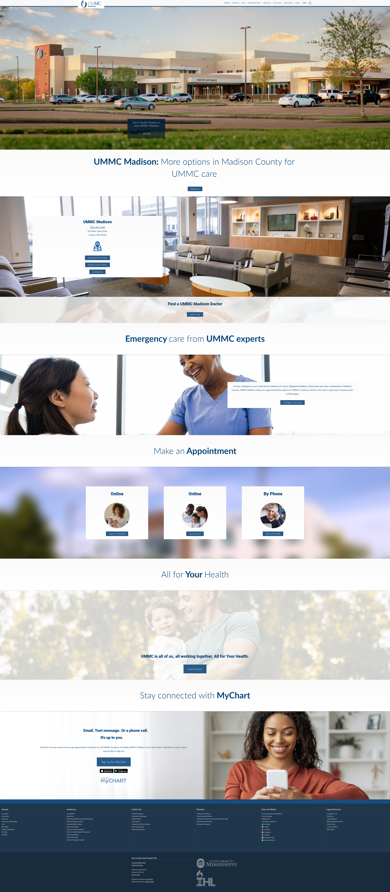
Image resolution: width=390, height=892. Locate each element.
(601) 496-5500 (97, 227)
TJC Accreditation (332, 827)
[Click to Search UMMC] (310, 3)
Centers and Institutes (204, 814)
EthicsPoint (330, 816)
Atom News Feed (269, 840)
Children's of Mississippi (139, 816)
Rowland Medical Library (74, 824)
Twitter (266, 827)
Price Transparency (138, 827)
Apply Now (70, 816)
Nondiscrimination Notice (335, 821)
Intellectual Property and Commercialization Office (212, 819)
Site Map (4, 832)
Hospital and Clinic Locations (141, 824)
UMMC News (266, 819)
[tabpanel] (195, 78)
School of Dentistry (73, 827)
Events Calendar (267, 816)
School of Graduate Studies (75, 829)
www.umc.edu (136, 875)
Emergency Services (292, 402)
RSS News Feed (268, 837)
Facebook (266, 824)
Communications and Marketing (272, 814)
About (243, 3)
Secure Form (195, 533)
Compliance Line (332, 814)
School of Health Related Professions (78, 832)
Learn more (195, 314)
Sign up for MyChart (113, 762)
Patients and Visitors (254, 3)
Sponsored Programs (203, 824)
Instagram (267, 832)
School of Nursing (72, 837)
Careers (297, 3)
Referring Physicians (138, 829)
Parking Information (8, 829)
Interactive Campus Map (9, 821)
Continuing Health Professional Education (80, 819)
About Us (195, 188)
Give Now (5, 819)
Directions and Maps (97, 257)
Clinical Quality (136, 819)
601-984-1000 (149, 879)
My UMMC (5, 827)
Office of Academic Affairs (75, 821)
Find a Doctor (277, 3)
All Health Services (137, 814)
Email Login (5, 816)
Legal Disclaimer (332, 819)
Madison (227, 3)
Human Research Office (204, 816)
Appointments (288, 3)
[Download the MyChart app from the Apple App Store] (106, 770)
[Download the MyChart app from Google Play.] (121, 770)
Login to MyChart (117, 533)
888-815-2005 (150, 882)
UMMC (304, 3)
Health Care (267, 3)
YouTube (266, 829)
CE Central (5, 814)
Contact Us (235, 3)
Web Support (331, 829)
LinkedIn (266, 835)
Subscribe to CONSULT (269, 821)
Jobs (3, 824)
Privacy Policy (331, 824)
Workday (4, 835)
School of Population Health (75, 840)
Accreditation (71, 814)
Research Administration (204, 821)
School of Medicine (73, 835)
